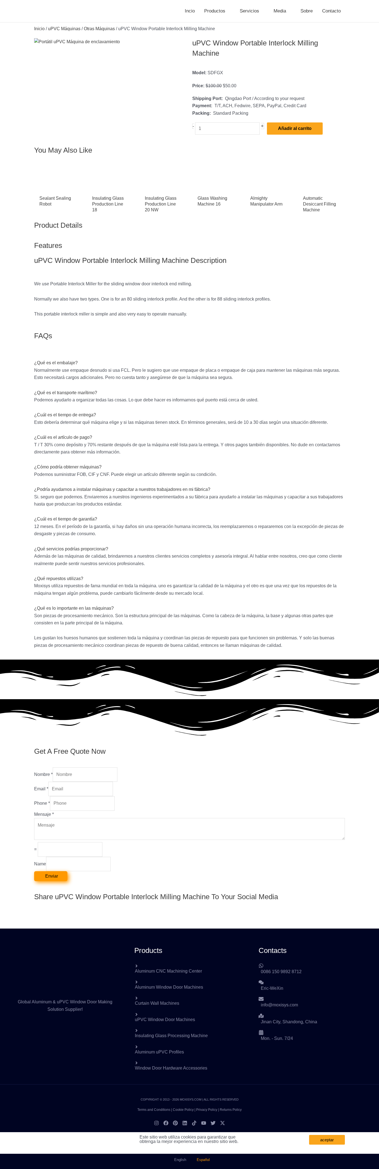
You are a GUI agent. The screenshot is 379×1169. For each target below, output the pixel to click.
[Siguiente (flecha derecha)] (369, 584)
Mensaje (44, 814)
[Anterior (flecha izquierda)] (9, 584)
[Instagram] (156, 1123)
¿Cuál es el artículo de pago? (63, 437)
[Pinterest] (175, 1123)
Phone (42, 803)
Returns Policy (231, 1110)
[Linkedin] (184, 1123)
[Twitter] (213, 1123)
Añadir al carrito (295, 128)
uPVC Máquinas (64, 28)
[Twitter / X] (222, 1123)
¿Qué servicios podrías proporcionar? (71, 549)
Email (41, 788)
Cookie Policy (183, 1110)
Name (40, 864)
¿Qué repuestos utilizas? (58, 578)
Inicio (39, 28)
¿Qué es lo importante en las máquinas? (74, 608)
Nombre (43, 774)
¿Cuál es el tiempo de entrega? (65, 414)
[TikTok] (194, 1123)
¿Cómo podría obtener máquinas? (68, 467)
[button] (227, 11)
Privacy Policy (206, 1110)
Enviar (51, 876)
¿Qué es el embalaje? (56, 362)
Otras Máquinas (99, 28)
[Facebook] (165, 1123)
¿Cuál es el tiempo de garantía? (65, 519)
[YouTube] (203, 1123)
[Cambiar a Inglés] (352, 11)
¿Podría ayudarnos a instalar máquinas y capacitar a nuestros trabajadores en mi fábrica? (122, 489)
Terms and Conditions (153, 1110)
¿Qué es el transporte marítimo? (65, 392)
